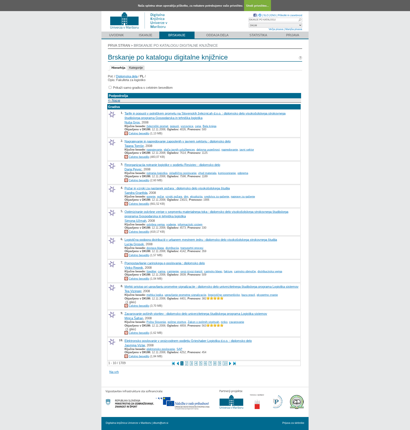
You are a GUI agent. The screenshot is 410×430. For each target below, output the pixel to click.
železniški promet (157, 126)
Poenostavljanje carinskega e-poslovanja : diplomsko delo (164, 263)
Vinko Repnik (133, 267)
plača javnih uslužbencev (179, 149)
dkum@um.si (160, 422)
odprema (242, 173)
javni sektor (247, 149)
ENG (273, 15)
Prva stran (119, 46)
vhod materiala (207, 173)
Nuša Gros (132, 122)
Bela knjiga (209, 126)
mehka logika (154, 294)
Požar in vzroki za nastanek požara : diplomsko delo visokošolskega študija (177, 188)
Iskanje (145, 35)
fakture (228, 271)
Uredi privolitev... (257, 5)
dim (186, 196)
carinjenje (173, 271)
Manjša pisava (293, 29)
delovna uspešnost (208, 149)
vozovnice (187, 126)
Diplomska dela (127, 76)
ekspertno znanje (267, 294)
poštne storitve (177, 322)
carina (161, 271)
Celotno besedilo (139, 133)
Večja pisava (276, 29)
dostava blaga (155, 248)
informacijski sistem (190, 224)
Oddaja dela (217, 35)
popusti (174, 126)
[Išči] (300, 20)
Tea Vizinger (132, 291)
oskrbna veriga (155, 224)
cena (198, 126)
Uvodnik (116, 35)
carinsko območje (245, 271)
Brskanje (176, 35)
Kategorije (136, 67)
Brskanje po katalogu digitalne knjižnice (176, 46)
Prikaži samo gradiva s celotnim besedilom (143, 87)
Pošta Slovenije (156, 322)
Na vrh (114, 372)
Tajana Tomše (134, 146)
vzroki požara (173, 196)
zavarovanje (236, 322)
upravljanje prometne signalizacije (185, 294)
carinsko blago (213, 271)
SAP (179, 349)
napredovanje (229, 149)
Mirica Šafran (133, 318)
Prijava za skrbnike (293, 422)
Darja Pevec (133, 169)
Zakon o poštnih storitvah (203, 322)
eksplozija (196, 196)
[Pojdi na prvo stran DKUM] (140, 29)
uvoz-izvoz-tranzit (191, 271)
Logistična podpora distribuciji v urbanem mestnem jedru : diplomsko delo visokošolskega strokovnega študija (200, 239)
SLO (265, 15)
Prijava (292, 35)
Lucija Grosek (134, 244)
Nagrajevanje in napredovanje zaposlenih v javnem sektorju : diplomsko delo (177, 141)
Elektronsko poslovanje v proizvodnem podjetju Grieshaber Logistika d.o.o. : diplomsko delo (188, 341)
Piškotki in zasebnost (290, 15)
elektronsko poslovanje (160, 349)
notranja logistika (156, 173)
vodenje (171, 224)
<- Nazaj (114, 100)
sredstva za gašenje (216, 196)
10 (225, 363)
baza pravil (248, 294)
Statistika (258, 35)
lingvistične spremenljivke (224, 294)
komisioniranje (227, 173)
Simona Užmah (135, 220)
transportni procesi (191, 248)
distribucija (172, 248)
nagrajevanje (154, 149)
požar (160, 196)
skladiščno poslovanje (182, 173)
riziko (224, 322)
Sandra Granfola (135, 193)
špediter (151, 271)
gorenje (150, 196)
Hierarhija (118, 67)
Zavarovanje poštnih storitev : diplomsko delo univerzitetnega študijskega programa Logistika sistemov (195, 313)
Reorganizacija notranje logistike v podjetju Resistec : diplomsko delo (172, 165)
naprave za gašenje (243, 196)
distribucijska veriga (270, 271)
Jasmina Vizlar (134, 345)
